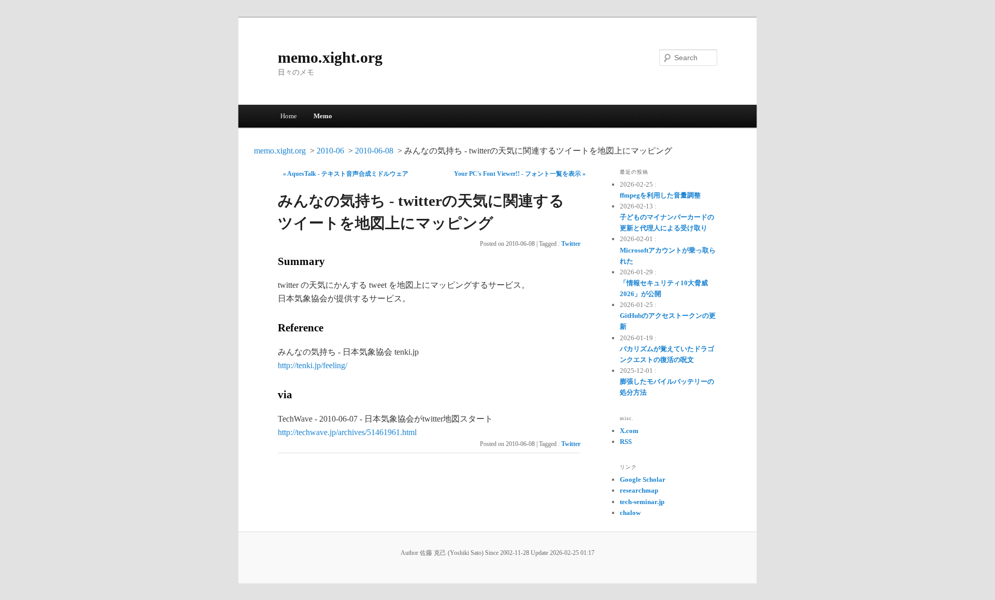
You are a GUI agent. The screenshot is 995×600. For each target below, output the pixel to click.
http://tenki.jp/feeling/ (312, 365)
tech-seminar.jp (642, 502)
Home (288, 116)
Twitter (570, 243)
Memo (323, 116)
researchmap (639, 490)
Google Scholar (642, 479)
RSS (626, 441)
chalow (630, 513)
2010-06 (330, 150)
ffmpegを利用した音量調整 (660, 195)
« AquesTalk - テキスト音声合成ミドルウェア (345, 174)
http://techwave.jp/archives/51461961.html (347, 432)
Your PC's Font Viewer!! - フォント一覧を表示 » (520, 174)
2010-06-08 (374, 150)
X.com (629, 431)
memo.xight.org (330, 57)
